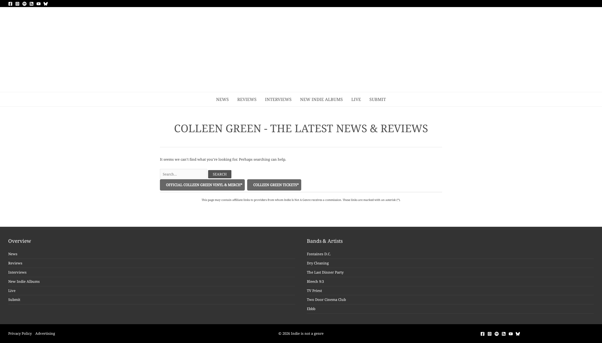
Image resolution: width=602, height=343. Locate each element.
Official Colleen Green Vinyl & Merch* (203, 184)
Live (12, 290)
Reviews (15, 263)
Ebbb (311, 308)
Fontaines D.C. (319, 253)
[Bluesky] (46, 4)
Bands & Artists (325, 241)
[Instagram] (17, 4)
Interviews (17, 272)
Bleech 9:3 (315, 281)
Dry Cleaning (318, 263)
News (12, 253)
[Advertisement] (301, 57)
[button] (396, 99)
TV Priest (314, 290)
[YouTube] (38, 4)
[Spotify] (24, 4)
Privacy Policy (20, 333)
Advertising (45, 333)
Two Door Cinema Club (326, 299)
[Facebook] (10, 4)
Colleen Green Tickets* (275, 184)
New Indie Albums (24, 281)
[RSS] (31, 4)
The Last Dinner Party (325, 272)
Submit (14, 299)
